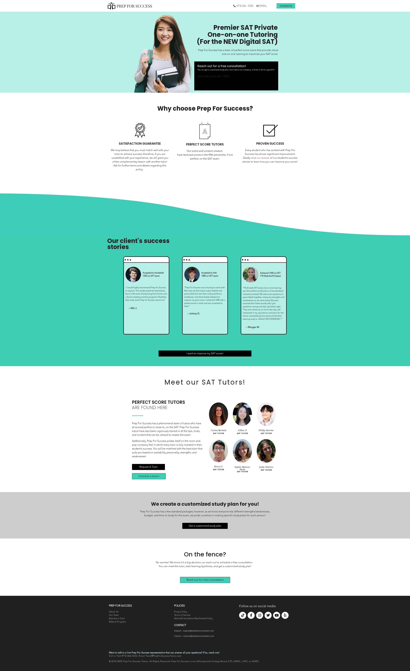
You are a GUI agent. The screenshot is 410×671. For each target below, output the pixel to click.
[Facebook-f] (251, 615)
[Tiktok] (242, 615)
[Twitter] (268, 615)
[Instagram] (259, 615)
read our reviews (260, 158)
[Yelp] (285, 615)
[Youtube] (276, 615)
